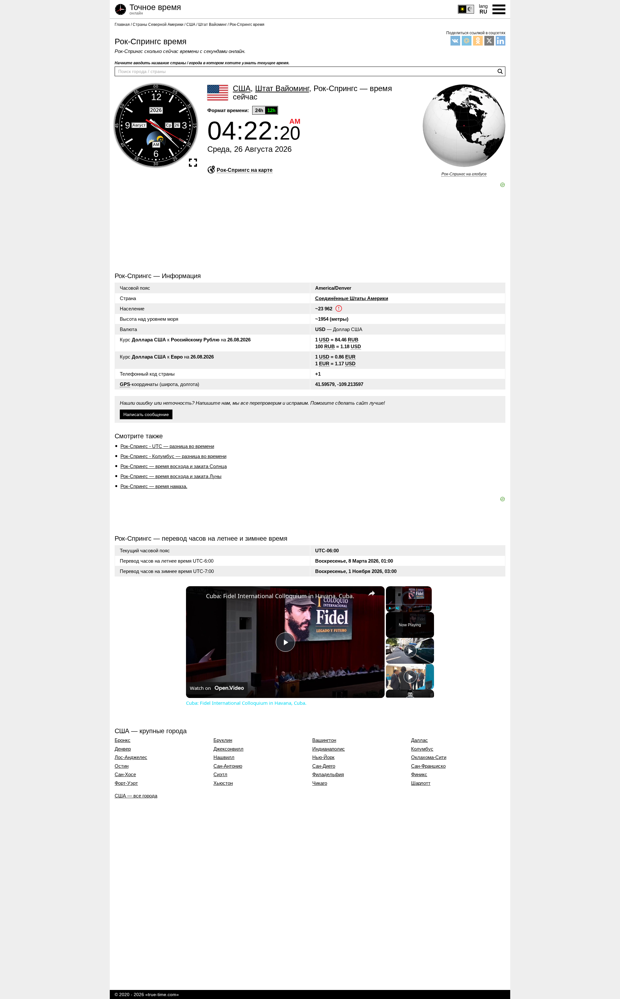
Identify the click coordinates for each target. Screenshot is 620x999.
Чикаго (319, 783)
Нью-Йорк (323, 757)
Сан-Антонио (227, 766)
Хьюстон (223, 783)
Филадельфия (328, 774)
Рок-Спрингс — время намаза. (153, 486)
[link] (196, 596)
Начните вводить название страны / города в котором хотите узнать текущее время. (202, 63)
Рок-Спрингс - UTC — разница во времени (167, 446)
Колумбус (422, 749)
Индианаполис (328, 749)
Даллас (419, 740)
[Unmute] (397, 608)
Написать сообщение (146, 414)
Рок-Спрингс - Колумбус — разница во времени (173, 456)
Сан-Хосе (125, 774)
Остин (122, 766)
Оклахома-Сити (428, 757)
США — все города (136, 795)
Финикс (419, 774)
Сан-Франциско (428, 766)
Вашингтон (324, 740)
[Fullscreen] (428, 608)
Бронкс (122, 740)
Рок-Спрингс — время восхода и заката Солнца (173, 466)
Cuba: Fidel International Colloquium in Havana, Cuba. (280, 596)
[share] (371, 593)
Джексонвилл (228, 749)
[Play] (390, 608)
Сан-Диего (323, 766)
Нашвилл (223, 757)
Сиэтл (220, 774)
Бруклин (222, 740)
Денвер (123, 749)
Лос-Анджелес (131, 757)
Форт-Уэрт (126, 783)
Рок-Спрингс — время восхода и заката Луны (171, 476)
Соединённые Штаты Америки (351, 298)
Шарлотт (420, 783)
